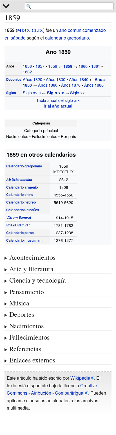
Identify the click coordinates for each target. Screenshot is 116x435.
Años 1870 (71, 85)
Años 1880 (94, 85)
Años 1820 (32, 79)
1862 (27, 72)
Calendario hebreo (21, 202)
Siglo (32, 92)
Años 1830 (55, 79)
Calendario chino (19, 194)
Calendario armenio (22, 187)
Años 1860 (47, 85)
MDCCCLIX (30, 30)
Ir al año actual (58, 106)
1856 (27, 66)
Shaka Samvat (18, 225)
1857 (39, 66)
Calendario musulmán (23, 240)
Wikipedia (80, 378)
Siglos (11, 92)
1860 (83, 66)
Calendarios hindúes (22, 209)
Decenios (13, 79)
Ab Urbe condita (19, 179)
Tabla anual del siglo (58, 100)
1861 (95, 66)
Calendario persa (20, 232)
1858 (52, 66)
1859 (68, 66)
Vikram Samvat (18, 217)
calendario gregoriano (67, 37)
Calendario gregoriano (24, 166)
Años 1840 (78, 79)
